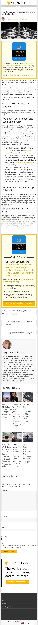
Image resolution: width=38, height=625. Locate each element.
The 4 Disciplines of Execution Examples (7, 408)
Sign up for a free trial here (23, 75)
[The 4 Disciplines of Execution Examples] (7, 393)
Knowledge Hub (6, 607)
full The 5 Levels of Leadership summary (18, 281)
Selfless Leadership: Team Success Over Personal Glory (16, 452)
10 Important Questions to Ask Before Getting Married (18, 323)
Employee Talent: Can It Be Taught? (21, 333)
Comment (5, 490)
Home (3, 597)
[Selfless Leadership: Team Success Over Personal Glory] (17, 433)
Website (4, 537)
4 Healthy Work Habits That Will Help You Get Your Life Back (7, 450)
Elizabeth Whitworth (6, 460)
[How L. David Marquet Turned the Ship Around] (28, 433)
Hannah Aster (26, 418)
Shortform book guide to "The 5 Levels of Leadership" (18, 65)
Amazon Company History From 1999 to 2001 (27, 409)
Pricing (3, 600)
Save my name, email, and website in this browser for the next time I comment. (18, 546)
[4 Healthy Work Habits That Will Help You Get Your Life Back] (7, 433)
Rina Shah (7, 414)
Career (6, 314)
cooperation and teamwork (24, 162)
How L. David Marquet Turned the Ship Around (28, 449)
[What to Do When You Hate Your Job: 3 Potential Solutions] (17, 393)
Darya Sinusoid (16, 19)
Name (4, 517)
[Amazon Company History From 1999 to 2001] (28, 393)
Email (3, 528)
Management (14, 314)
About (3, 604)
